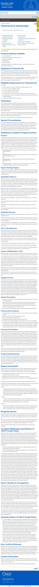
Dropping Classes (21, 36)
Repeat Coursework (22, 35)
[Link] (38, 19)
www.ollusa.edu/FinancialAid (6, 65)
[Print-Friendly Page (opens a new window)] (36, 568)
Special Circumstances (7, 43)
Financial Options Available (8, 35)
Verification (5, 41)
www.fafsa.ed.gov (16, 72)
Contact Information (22, 44)
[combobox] (19, 30)
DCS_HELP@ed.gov (22, 511)
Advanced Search (35, 16)
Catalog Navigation (6, 20)
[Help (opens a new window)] (37, 568)
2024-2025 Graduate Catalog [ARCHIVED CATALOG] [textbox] (12, 30)
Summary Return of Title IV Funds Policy (26, 43)
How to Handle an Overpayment (24, 41)
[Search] (37, 13)
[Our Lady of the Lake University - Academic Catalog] (7, 7)
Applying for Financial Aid (7, 36)
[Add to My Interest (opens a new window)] (34, 23)
